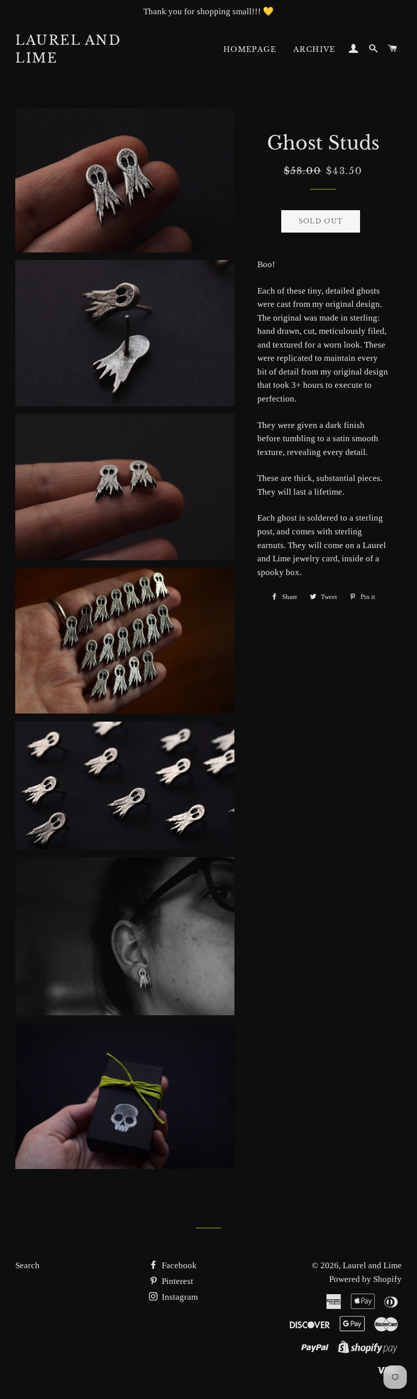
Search (27, 1265)
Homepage (249, 49)
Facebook (178, 1265)
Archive (314, 49)
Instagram (179, 1297)
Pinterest (176, 1281)
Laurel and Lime (68, 49)
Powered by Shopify (365, 1279)
